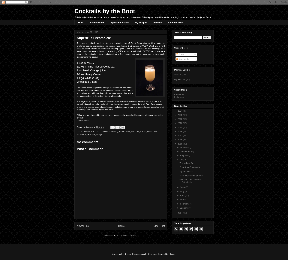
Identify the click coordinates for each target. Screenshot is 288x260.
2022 (180, 119)
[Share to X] (117, 127)
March (183, 199)
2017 (180, 135)
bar (92, 131)
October (184, 147)
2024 (180, 111)
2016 (180, 139)
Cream (143, 131)
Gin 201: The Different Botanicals (190, 180)
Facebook (179, 94)
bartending (113, 131)
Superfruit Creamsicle (190, 167)
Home (81, 22)
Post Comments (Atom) (127, 235)
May (182, 191)
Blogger (172, 254)
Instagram (179, 97)
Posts (181, 54)
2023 (180, 115)
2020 (180, 123)
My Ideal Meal (186, 171)
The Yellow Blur (187, 163)
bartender (104, 131)
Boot (128, 131)
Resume (157, 22)
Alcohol (87, 131)
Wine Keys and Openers (191, 175)
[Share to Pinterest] (123, 127)
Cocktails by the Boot (104, 11)
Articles (177, 74)
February (184, 204)
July (182, 159)
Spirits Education (120, 22)
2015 (180, 144)
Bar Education (97, 22)
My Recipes (141, 22)
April (182, 195)
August (183, 155)
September (185, 151)
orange (99, 134)
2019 (180, 127)
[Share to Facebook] (120, 127)
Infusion (80, 134)
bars (97, 131)
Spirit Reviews (175, 22)
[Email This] (111, 127)
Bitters (122, 131)
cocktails (135, 131)
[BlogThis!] (114, 127)
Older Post (159, 226)
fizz (155, 131)
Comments (183, 59)
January (184, 208)
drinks (150, 131)
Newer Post (83, 226)
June (182, 187)
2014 (180, 213)
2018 (180, 131)
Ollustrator (152, 254)
